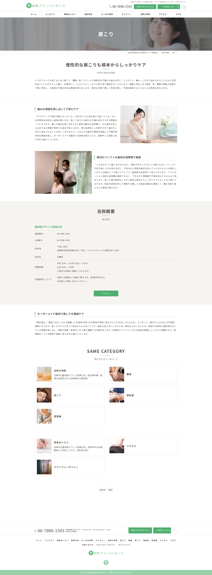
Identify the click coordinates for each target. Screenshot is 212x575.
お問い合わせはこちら (145, 6)
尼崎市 (102, 489)
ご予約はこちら (168, 6)
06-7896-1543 (63, 233)
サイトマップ (124, 544)
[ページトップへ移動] (175, 530)
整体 (110, 489)
